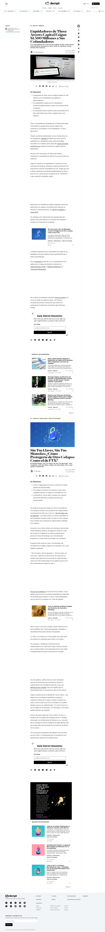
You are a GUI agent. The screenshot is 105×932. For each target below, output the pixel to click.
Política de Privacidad (55, 909)
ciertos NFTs (34, 212)
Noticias (44, 8)
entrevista (38, 262)
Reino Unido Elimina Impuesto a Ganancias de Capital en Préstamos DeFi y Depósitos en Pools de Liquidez (60, 361)
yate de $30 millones (58, 210)
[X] (6, 903)
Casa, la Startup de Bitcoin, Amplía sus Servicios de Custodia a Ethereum (60, 608)
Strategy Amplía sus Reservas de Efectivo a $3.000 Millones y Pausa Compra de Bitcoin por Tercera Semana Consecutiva (60, 379)
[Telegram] (25, 906)
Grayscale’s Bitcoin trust (38, 269)
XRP (47, 11)
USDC (59, 11)
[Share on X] (36, 86)
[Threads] (15, 903)
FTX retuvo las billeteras (38, 592)
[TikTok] (11, 906)
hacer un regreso (60, 297)
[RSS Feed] (6, 906)
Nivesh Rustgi (39, 52)
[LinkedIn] (20, 903)
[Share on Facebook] (46, 86)
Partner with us (94, 7)
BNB (34, 11)
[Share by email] (43, 86)
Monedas (38, 899)
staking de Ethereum (54, 267)
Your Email (37, 324)
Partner (38, 896)
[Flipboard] (20, 906)
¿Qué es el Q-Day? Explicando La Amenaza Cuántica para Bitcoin (58, 827)
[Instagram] (11, 903)
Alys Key (38, 471)
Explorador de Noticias (73, 899)
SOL (75, 11)
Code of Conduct (54, 907)
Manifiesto (38, 909)
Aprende (50, 8)
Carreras (66, 907)
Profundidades (71, 896)
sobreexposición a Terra (37, 267)
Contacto (66, 905)
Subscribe (8, 924)
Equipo (37, 905)
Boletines (60, 8)
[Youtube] (15, 906)
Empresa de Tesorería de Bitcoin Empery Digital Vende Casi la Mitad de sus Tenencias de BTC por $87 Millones (60, 397)
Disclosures (38, 907)
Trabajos (66, 909)
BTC (6, 11)
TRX (87, 11)
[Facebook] (25, 903)
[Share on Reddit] (50, 86)
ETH (21, 11)
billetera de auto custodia (38, 687)
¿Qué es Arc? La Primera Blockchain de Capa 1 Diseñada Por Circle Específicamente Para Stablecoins (58, 868)
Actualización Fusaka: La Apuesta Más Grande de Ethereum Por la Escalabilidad (58, 846)
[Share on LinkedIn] (40, 86)
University (85, 896)
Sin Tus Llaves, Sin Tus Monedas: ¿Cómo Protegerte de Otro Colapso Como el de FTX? (60, 230)
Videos (54, 8)
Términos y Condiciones (55, 905)
